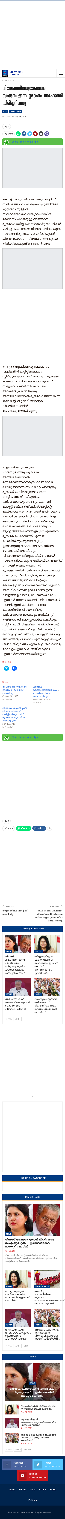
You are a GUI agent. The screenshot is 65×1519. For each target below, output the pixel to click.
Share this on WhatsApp (25, 141)
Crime (12, 111)
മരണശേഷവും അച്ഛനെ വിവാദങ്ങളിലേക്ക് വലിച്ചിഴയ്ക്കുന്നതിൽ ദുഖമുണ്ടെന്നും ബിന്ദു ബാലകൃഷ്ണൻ (14, 714)
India (32, 1489)
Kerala (38, 951)
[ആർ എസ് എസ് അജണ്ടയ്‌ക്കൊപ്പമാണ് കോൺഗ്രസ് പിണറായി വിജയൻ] (18, 987)
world (53, 1489)
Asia (5, 111)
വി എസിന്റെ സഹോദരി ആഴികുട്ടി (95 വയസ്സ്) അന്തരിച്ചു (14, 690)
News (12, 1489)
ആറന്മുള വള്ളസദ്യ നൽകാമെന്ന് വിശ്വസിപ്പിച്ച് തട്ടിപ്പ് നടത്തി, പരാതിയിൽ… (38, 1437)
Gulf (19, 111)
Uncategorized (42, 1286)
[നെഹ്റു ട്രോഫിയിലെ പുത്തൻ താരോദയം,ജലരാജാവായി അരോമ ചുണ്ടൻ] (47, 1279)
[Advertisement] (32, 34)
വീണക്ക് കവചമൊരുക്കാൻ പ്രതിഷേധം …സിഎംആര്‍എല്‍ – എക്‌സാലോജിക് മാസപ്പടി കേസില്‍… (30, 1243)
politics (32, 1500)
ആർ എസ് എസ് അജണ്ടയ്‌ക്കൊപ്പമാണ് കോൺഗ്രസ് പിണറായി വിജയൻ (39, 1422)
